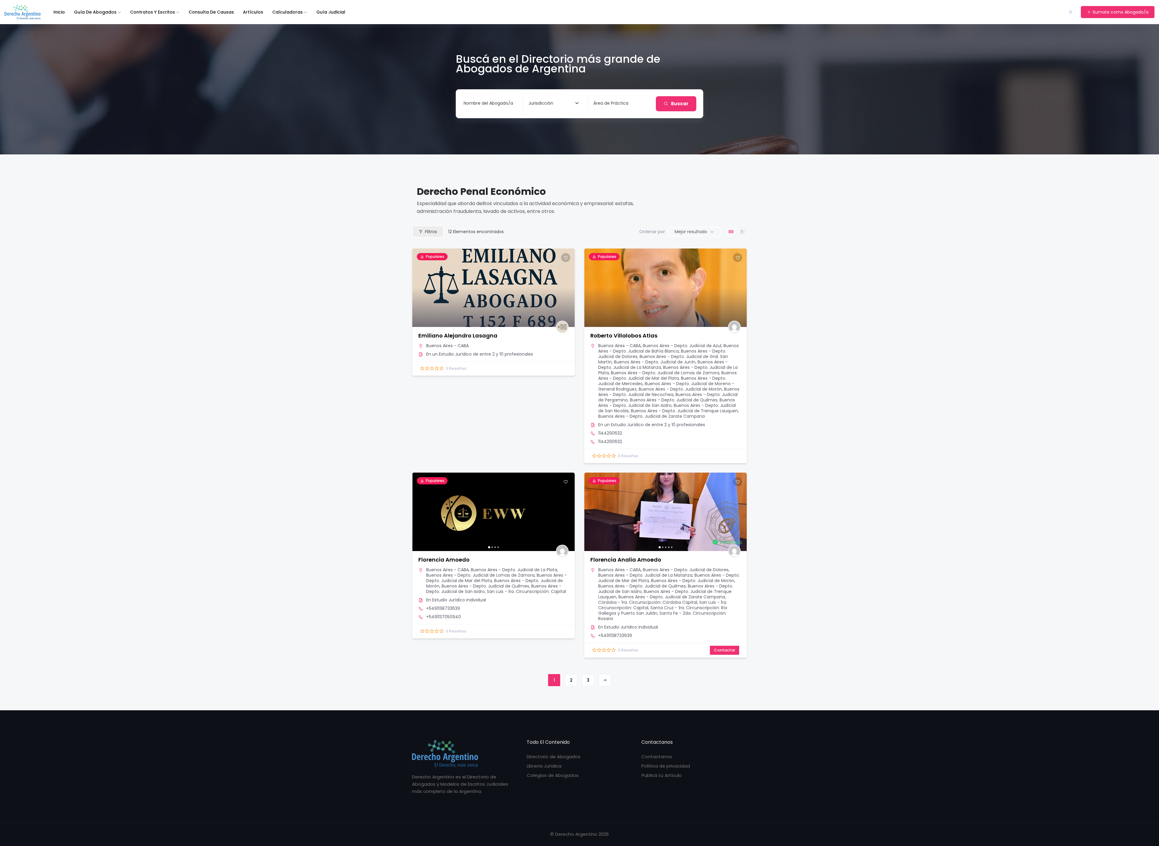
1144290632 (610, 433)
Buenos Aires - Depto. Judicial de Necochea (668, 392)
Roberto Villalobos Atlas (623, 335)
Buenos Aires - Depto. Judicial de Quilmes (673, 400)
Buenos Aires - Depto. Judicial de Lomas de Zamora (665, 373)
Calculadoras (287, 12)
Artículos (253, 12)
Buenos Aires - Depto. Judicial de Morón (680, 389)
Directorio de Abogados (553, 756)
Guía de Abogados (95, 12)
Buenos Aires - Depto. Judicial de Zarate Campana (651, 416)
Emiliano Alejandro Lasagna (457, 335)
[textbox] (540, 103)
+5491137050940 (443, 616)
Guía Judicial (330, 12)
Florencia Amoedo (444, 559)
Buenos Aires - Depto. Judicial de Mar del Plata (667, 375)
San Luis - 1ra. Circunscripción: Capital (526, 591)
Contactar (724, 650)
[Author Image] (562, 327)
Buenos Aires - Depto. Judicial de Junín (654, 362)
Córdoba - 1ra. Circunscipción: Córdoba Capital (647, 602)
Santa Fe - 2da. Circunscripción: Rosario (662, 616)
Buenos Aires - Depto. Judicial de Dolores (686, 570)
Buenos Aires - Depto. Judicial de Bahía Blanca (668, 348)
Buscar (679, 103)
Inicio (59, 12)
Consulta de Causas (211, 12)
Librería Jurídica (544, 766)
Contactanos (656, 756)
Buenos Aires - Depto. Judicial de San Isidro (666, 402)
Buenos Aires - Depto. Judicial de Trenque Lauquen (684, 411)
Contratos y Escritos (152, 12)
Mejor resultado (691, 232)
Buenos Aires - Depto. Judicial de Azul (682, 346)
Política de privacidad (665, 766)
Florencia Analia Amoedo (625, 559)
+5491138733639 (443, 608)
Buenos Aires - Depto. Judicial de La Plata (514, 570)
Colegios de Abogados (553, 775)
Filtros (431, 232)
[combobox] (553, 103)
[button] (419, 511)
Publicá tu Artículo (661, 775)
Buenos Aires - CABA (447, 346)
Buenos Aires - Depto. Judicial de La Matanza (645, 575)
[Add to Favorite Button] (565, 257)
